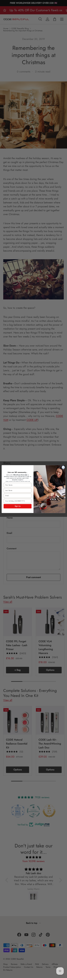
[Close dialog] (63, 467)
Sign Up (17, 506)
